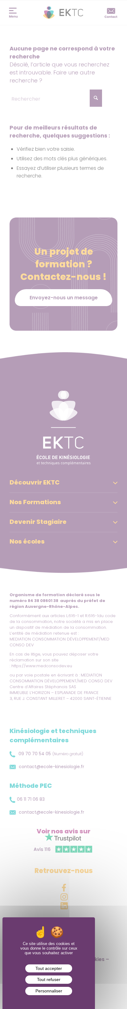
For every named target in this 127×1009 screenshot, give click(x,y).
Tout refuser (48, 979)
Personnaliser (48, 990)
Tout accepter (48, 968)
